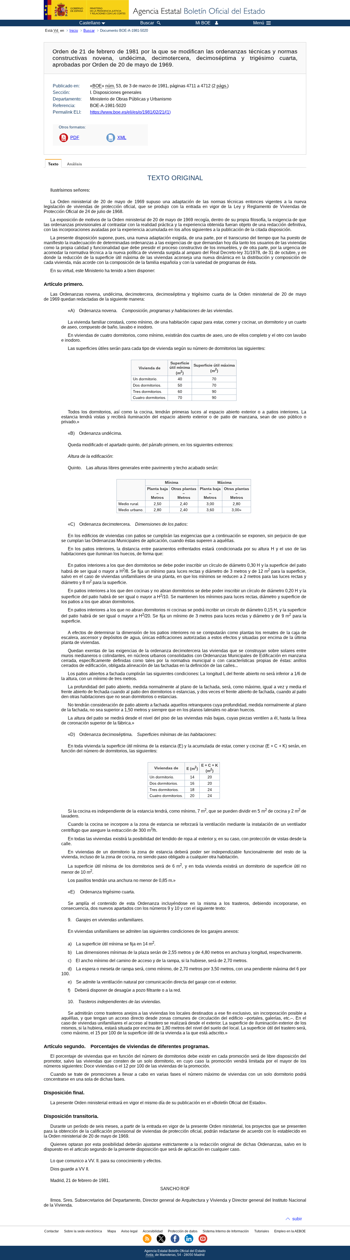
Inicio (73, 30)
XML (121, 137)
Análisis (74, 164)
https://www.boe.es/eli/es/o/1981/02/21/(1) (130, 112)
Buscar (89, 30)
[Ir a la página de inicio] (198, 11)
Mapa (111, 1231)
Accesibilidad (153, 1231)
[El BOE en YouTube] (203, 1242)
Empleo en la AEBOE (290, 1231)
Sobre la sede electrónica (83, 1231)
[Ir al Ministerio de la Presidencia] (86, 10)
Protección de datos (182, 1231)
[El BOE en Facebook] (175, 1242)
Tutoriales (261, 1231)
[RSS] (147, 1242)
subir (297, 1218)
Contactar (51, 1231)
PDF (74, 137)
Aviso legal (129, 1231)
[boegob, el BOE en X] (161, 1242)
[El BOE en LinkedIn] (189, 1242)
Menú (258, 23)
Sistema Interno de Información (226, 1231)
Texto (53, 164)
